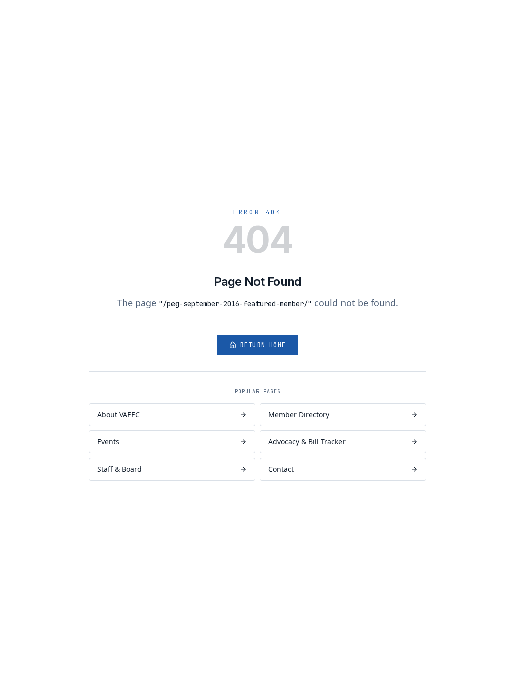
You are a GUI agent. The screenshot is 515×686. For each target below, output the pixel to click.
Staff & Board (119, 469)
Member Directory (298, 414)
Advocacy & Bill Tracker (307, 441)
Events (108, 441)
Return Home (263, 345)
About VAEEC (118, 414)
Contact (281, 469)
